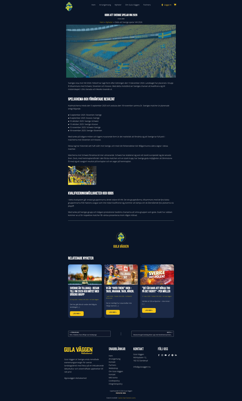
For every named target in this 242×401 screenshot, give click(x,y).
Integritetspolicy (115, 384)
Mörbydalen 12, (140, 357)
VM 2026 (85, 299)
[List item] (159, 355)
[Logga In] (166, 5)
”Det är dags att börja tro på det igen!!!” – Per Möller (156, 289)
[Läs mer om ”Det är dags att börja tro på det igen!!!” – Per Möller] (157, 274)
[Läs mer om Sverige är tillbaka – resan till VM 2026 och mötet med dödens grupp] (85, 274)
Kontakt (112, 362)
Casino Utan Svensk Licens (126, 398)
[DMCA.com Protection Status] (121, 393)
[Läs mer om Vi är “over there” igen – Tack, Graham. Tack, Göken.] (121, 274)
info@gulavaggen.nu (142, 367)
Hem (111, 355)
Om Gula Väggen (116, 371)
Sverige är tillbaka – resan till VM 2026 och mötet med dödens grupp (84, 291)
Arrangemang (114, 359)
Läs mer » (77, 314)
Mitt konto (113, 377)
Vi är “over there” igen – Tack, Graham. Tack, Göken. (120, 289)
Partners (112, 365)
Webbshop (113, 368)
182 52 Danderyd (140, 360)
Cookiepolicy (114, 380)
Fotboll (81, 299)
